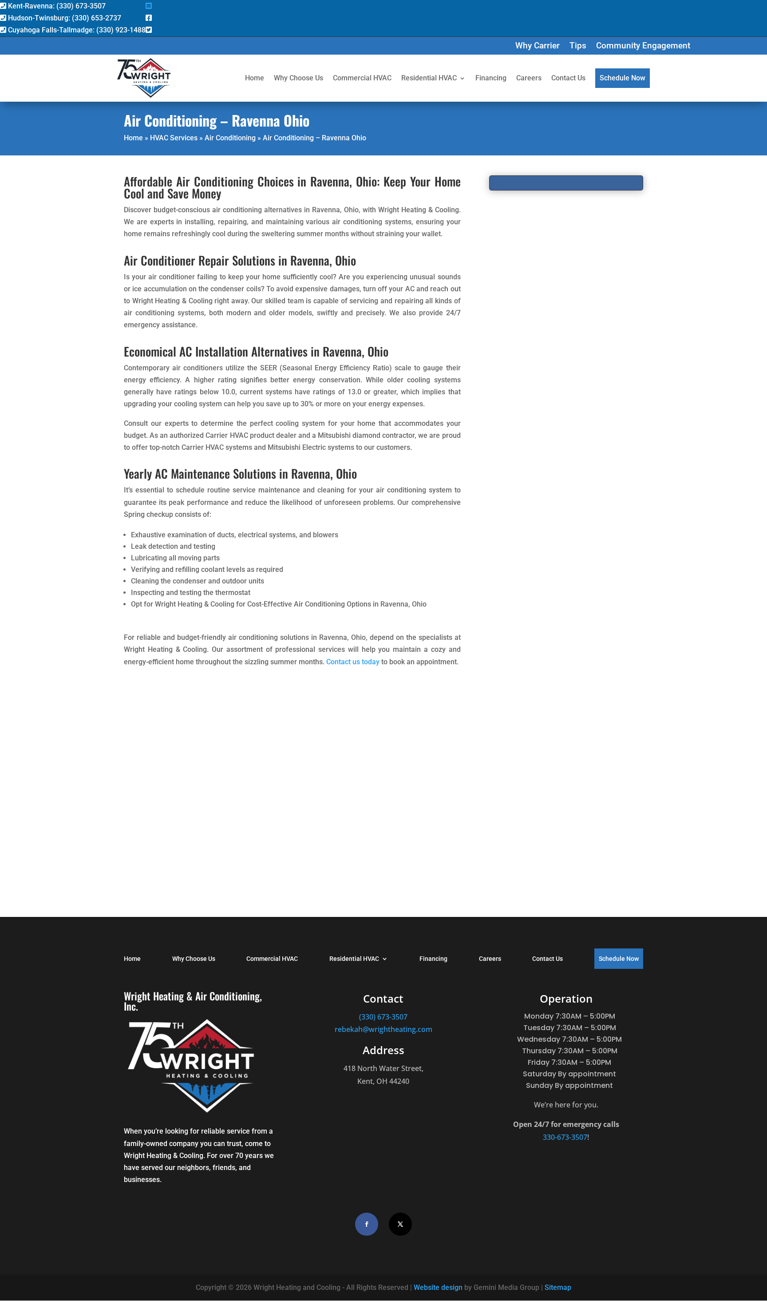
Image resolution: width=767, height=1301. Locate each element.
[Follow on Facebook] (366, 1224)
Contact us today (353, 662)
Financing (490, 78)
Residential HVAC (429, 78)
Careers (529, 78)
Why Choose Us (298, 78)
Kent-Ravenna (56, 6)
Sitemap (558, 1287)
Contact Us (568, 78)
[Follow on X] (400, 1224)
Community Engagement (643, 47)
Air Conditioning (230, 138)
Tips (577, 47)
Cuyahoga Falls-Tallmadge (76, 30)
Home (254, 78)
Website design (438, 1287)
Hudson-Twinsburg (63, 18)
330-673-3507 (565, 1137)
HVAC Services (174, 138)
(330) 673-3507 (383, 1017)
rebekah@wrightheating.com (383, 1029)
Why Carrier (537, 47)
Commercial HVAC (362, 78)
